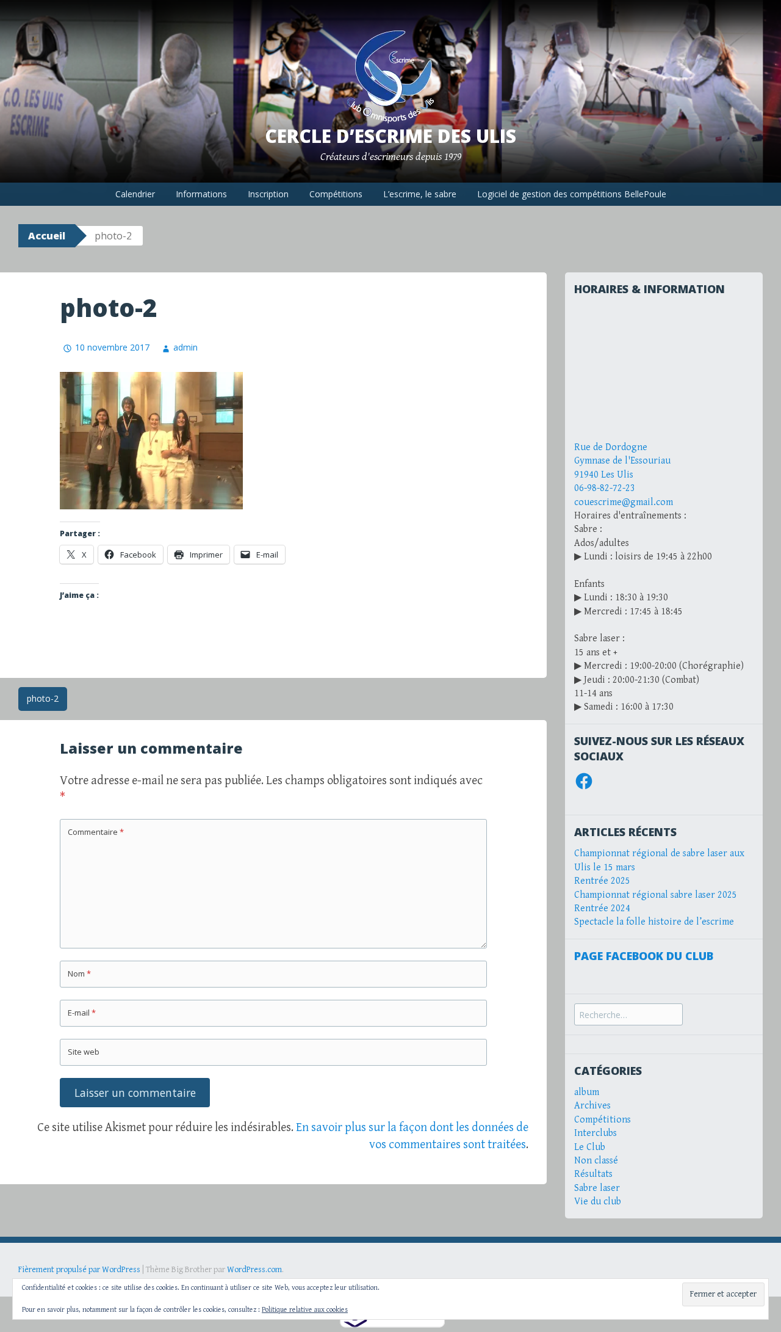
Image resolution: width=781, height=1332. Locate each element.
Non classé (596, 1160)
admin (185, 347)
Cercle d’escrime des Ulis (390, 135)
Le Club (589, 1147)
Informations (201, 194)
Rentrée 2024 (602, 908)
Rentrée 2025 (602, 881)
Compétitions (335, 194)
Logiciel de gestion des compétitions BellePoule (571, 194)
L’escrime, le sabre (419, 194)
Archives (592, 1106)
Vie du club (597, 1201)
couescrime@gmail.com (623, 502)
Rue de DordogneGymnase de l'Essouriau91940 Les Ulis (622, 461)
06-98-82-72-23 (604, 488)
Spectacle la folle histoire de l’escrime (654, 922)
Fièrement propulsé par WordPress (79, 1270)
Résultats (593, 1174)
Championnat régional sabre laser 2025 (655, 895)
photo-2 (43, 698)
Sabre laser (597, 1188)
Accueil (46, 235)
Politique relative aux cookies (305, 1310)
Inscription (268, 194)
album (586, 1092)
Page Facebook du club (643, 955)
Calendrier (135, 194)
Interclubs (595, 1133)
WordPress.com (254, 1270)
